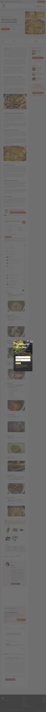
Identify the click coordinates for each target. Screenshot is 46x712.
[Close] (31, 342)
